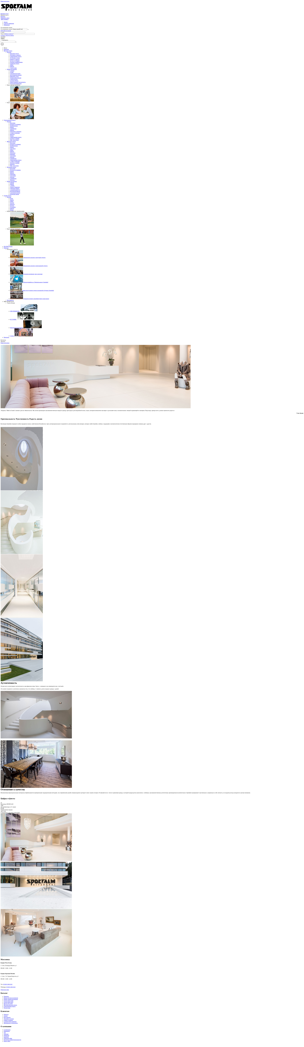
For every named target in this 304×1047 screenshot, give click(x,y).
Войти (2, 30)
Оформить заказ (5, 18)
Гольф (11, 72)
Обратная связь (5, 989)
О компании (7, 1029)
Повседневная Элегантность (18, 82)
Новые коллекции (12, 69)
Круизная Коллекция (15, 75)
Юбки (11, 65)
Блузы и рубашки (15, 60)
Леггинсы (13, 148)
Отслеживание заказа (6, 29)
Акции (6, 1016)
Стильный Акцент (15, 192)
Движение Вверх (14, 188)
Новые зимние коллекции (11, 999)
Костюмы (12, 123)
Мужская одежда (11, 167)
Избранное (7, 25)
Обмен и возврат (8, 1020)
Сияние (12, 70)
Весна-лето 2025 (8, 1003)
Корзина (3, 16)
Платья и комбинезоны (16, 62)
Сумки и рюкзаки (15, 133)
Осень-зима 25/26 (8, 1000)
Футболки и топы (15, 58)
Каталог (9, 52)
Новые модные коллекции (11, 998)
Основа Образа (14, 80)
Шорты (12, 66)
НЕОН (12, 184)
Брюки (12, 127)
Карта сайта (7, 1041)
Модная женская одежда (10, 1005)
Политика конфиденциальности (12, 1039)
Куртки (12, 205)
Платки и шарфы (14, 138)
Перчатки (12, 153)
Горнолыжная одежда (9, 120)
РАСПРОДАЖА (8, 246)
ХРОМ (12, 182)
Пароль (3, 34)
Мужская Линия (14, 194)
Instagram (6, 1037)
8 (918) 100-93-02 (7, 984)
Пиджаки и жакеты (15, 55)
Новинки (6, 49)
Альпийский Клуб (15, 190)
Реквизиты (7, 1031)
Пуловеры (13, 207)
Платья (12, 202)
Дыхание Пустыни (15, 73)
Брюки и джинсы (14, 59)
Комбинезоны (14, 126)
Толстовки (13, 155)
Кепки (12, 210)
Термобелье (13, 128)
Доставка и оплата (9, 1018)
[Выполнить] (28, 29)
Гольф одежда (7, 195)
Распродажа (7, 1008)
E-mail (2, 32)
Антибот (3, 37)
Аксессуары (13, 68)
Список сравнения (9, 23)
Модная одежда (8, 50)
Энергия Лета (14, 79)
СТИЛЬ (12, 185)
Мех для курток (14, 140)
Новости (6, 248)
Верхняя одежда (14, 53)
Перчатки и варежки (15, 131)
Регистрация (7, 30)
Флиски (12, 157)
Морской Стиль (14, 76)
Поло (11, 198)
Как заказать (7, 1017)
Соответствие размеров (10, 1021)
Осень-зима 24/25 (8, 1002)
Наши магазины (5, 1)
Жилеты (12, 134)
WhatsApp (6, 1035)
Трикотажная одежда (15, 56)
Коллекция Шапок (15, 191)
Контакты (6, 337)
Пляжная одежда (14, 63)
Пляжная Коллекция (15, 78)
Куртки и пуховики (15, 124)
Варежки (12, 154)
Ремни (12, 135)
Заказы (6, 22)
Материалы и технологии (11, 1023)
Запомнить (5, 40)
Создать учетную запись (7, 35)
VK (5, 1032)
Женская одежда (11, 141)
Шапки (12, 130)
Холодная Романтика (16, 83)
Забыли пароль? (9, 34)
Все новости (10, 300)
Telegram (6, 1034)
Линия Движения (15, 187)
